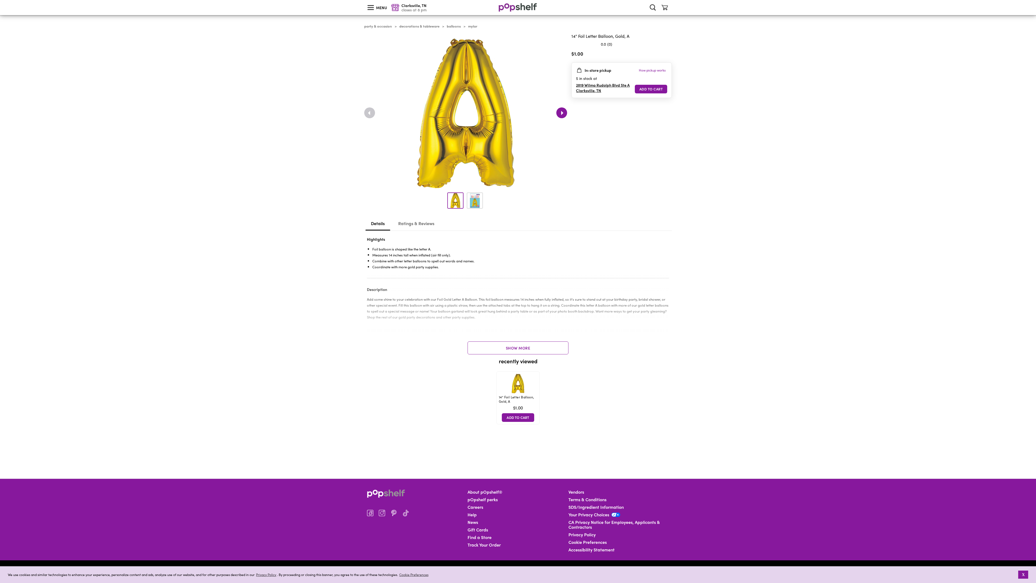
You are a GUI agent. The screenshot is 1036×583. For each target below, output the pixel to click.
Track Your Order (484, 545)
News (473, 522)
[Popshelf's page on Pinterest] (394, 513)
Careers (475, 507)
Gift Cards (478, 529)
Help (472, 514)
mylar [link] (472, 26)
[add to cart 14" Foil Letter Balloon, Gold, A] (651, 89)
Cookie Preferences (413, 574)
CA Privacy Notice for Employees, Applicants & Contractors (614, 525)
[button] (1014, 574)
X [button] (1023, 574)
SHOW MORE (518, 348)
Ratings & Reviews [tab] (416, 223)
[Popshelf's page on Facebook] (370, 513)
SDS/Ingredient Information (596, 507)
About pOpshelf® (485, 492)
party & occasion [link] (378, 26)
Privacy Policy (266, 574)
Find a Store (480, 537)
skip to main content (2, 0)
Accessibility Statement (591, 549)
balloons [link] (454, 26)
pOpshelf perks (483, 499)
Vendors (576, 492)
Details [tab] (378, 223)
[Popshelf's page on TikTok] (406, 513)
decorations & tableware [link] (419, 26)
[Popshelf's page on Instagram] (382, 513)
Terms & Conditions (587, 499)
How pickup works (652, 70)
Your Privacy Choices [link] (588, 514)
